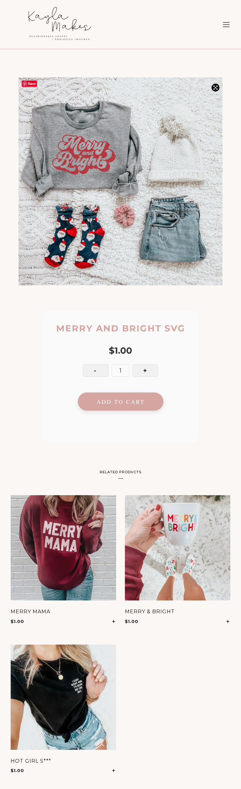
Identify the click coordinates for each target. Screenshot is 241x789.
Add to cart (121, 401)
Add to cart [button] (114, 621)
